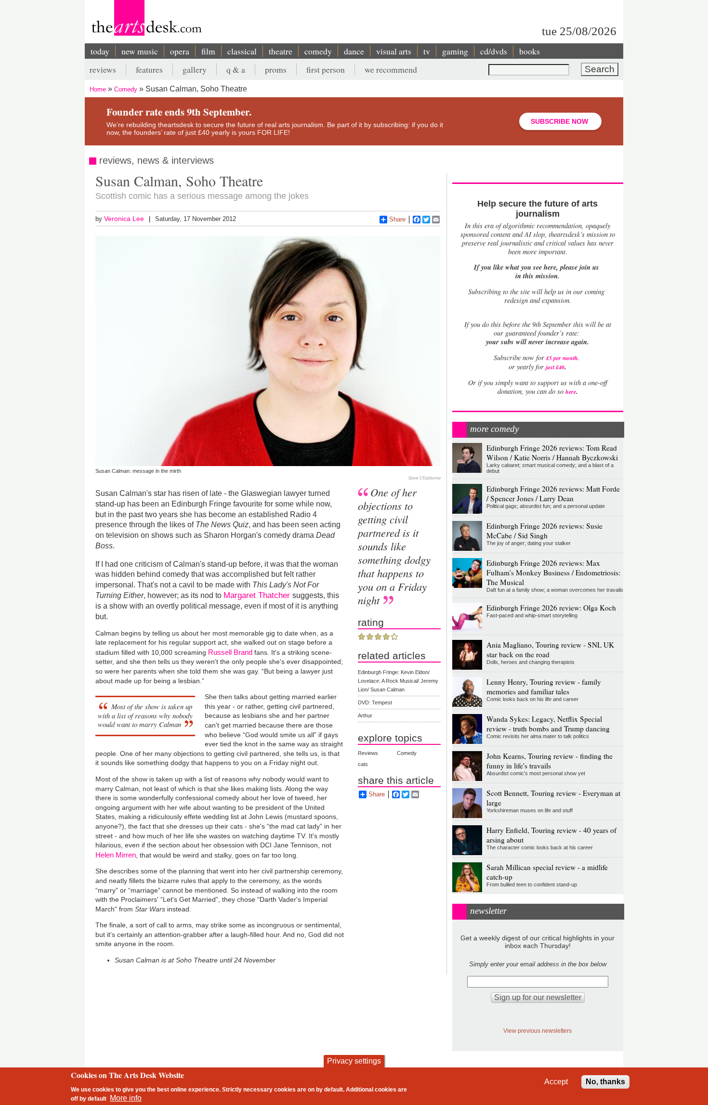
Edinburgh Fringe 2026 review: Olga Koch (551, 607)
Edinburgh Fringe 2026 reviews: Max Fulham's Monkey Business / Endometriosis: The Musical (553, 572)
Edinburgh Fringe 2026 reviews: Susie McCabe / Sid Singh (544, 530)
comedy (318, 51)
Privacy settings (354, 1061)
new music (139, 51)
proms (276, 69)
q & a (235, 69)
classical (242, 51)
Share (397, 219)
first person (325, 69)
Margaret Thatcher (257, 595)
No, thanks (605, 1082)
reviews (103, 69)
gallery (195, 69)
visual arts (393, 51)
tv (426, 51)
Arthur (365, 715)
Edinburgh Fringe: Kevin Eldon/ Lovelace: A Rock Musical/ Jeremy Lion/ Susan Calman (398, 680)
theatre (280, 51)
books (529, 51)
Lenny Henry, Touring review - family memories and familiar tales (543, 686)
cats (363, 764)
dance (354, 51)
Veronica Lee (124, 218)
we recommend (391, 69)
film (208, 51)
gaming (455, 51)
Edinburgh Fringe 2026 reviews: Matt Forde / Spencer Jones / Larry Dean (553, 493)
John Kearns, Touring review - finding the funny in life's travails (549, 760)
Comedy (125, 89)
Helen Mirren (115, 855)
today (100, 51)
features (149, 69)
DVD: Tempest (375, 702)
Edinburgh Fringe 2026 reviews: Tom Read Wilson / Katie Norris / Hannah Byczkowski (552, 452)
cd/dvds (493, 51)
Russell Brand (231, 652)
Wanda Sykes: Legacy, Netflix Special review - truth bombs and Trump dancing (548, 723)
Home (98, 89)
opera (179, 51)
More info (126, 1098)
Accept (556, 1082)
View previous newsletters (537, 1030)
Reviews (368, 753)
